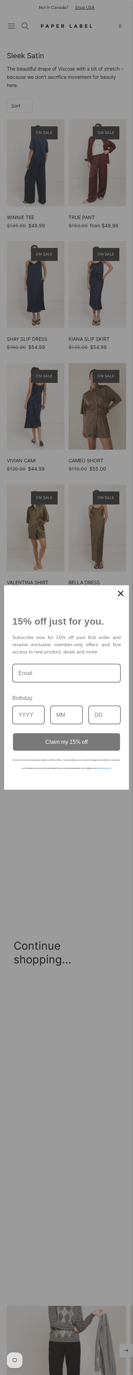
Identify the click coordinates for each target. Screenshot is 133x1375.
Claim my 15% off (66, 742)
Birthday (22, 698)
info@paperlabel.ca (104, 768)
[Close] (121, 593)
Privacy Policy (56, 760)
